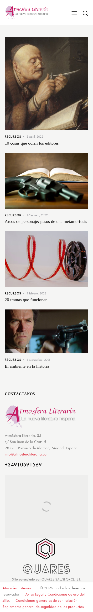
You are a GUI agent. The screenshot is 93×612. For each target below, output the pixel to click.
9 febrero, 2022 (36, 293)
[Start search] (85, 13)
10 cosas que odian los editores (32, 143)
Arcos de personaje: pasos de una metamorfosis (46, 221)
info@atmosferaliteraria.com (27, 454)
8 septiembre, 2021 (38, 360)
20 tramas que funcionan (26, 299)
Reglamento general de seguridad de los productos (43, 606)
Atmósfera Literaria (17, 588)
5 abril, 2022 (35, 137)
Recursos (13, 137)
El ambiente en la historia (27, 366)
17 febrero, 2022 (37, 215)
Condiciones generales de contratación (47, 600)
